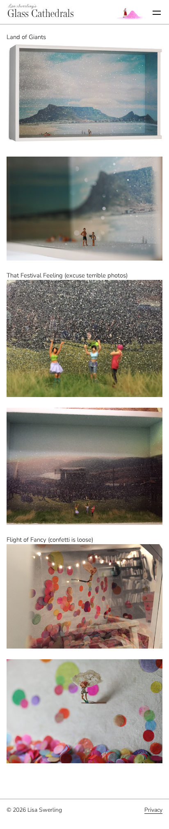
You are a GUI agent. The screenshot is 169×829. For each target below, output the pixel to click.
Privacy (153, 810)
